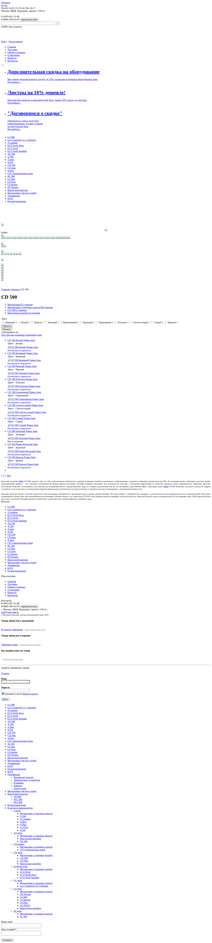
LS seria (18, 888)
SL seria (18, 911)
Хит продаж (7, 335)
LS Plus (24, 902)
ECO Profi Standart (17, 151)
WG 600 (18, 799)
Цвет (4, 318)
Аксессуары (20, 788)
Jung (21, 481)
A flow (10, 170)
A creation (12, 143)
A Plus (23, 824)
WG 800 (18, 802)
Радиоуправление (16, 201)
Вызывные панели (23, 777)
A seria (17, 810)
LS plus (11, 179)
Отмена (5, 673)
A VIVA (24, 827)
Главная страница (10, 289)
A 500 (10, 156)
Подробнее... (14, 82)
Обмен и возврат (16, 52)
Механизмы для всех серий (21, 193)
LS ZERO (25, 905)
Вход (4, 41)
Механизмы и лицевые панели (30, 307)
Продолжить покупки (35, 630)
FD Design (12, 187)
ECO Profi (12, 148)
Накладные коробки (23, 313)
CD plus (11, 168)
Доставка (12, 49)
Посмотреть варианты (19, 350)
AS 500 (11, 154)
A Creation (25, 819)
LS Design (25, 900)
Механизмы (20, 304)
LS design (12, 184)
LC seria (18, 880)
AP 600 (17, 796)
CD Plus (24, 861)
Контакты (12, 60)
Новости (12, 58)
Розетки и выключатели (20, 808)
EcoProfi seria (20, 866)
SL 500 (11, 176)
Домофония (13, 195)
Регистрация (15, 41)
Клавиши (19, 783)
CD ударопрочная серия (20, 173)
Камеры (18, 785)
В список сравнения (12, 629)
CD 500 (11, 165)
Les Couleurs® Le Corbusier (21, 140)
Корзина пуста (5, 4)
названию (20, 335)
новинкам (31, 335)
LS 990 (11, 137)
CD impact (19, 844)
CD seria (18, 852)
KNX (10, 198)
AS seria (18, 833)
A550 (10, 162)
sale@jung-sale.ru (10, 612)
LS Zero (11, 182)
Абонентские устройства (27, 780)
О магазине (13, 55)
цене (39, 335)
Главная (11, 47)
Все (9, 475)
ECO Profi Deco (15, 145)
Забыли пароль (30, 694)
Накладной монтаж (17, 190)
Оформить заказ (9, 644)
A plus (10, 159)
